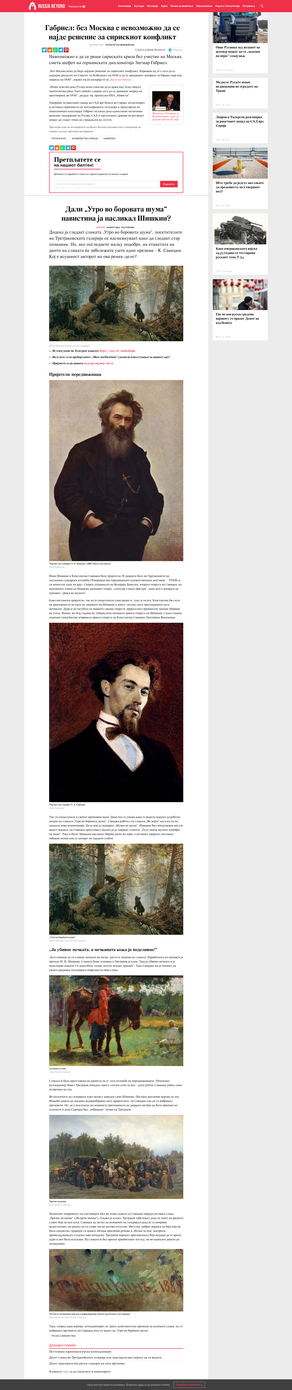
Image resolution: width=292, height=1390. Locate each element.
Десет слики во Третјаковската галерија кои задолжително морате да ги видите (105, 1357)
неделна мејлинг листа (98, 363)
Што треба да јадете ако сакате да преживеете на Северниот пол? (240, 187)
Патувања (249, 6)
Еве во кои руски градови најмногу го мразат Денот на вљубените (237, 319)
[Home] (32, 6)
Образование (204, 6)
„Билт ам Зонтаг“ (120, 79)
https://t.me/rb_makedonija (117, 350)
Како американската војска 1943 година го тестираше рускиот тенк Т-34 (236, 253)
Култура (139, 6)
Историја (152, 6)
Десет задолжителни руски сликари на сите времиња (87, 1363)
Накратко (109, 138)
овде (66, 1371)
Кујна (164, 6)
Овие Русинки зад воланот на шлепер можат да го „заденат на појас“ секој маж (238, 52)
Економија (124, 6)
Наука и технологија (227, 6)
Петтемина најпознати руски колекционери (80, 1351)
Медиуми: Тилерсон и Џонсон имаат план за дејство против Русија (165, 116)
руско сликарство (64, 1336)
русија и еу (59, 138)
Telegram (177, 50)
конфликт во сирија (85, 138)
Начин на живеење (181, 6)
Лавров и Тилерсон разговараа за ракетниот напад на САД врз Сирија (240, 122)
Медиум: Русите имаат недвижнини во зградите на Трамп (237, 87)
